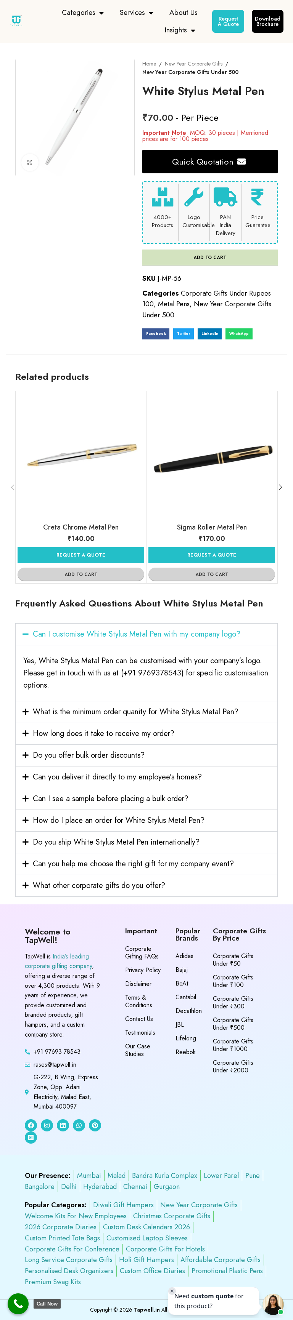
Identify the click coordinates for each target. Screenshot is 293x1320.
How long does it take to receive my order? (103, 733)
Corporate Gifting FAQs (142, 952)
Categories (78, 12)
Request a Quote (80, 554)
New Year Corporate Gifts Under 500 (190, 72)
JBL (179, 1024)
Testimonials (140, 1032)
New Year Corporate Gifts (193, 63)
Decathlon (188, 1010)
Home (149, 63)
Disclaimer (138, 983)
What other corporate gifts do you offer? (99, 885)
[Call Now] (18, 1303)
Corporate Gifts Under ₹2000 (233, 1066)
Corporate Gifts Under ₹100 (233, 981)
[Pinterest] (95, 1125)
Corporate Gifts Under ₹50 (233, 960)
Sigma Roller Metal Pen (212, 527)
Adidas (184, 956)
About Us (183, 12)
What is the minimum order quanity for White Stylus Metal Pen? (135, 711)
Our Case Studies (137, 1050)
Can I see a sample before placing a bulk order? (110, 798)
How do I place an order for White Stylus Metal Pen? (118, 820)
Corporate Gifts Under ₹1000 (233, 1045)
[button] (156, 333)
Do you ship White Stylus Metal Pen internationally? (116, 842)
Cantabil (185, 997)
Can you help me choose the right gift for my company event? (133, 863)
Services (132, 12)
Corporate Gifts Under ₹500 (233, 1024)
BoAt (181, 983)
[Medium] (31, 1137)
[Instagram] (47, 1125)
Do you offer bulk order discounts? (89, 755)
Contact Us (139, 1018)
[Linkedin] (63, 1125)
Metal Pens (174, 304)
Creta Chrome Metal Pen (81, 527)
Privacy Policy (143, 970)
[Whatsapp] (79, 1125)
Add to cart (209, 257)
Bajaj (181, 969)
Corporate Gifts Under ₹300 (233, 1002)
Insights (175, 30)
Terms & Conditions (138, 1001)
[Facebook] (31, 1125)
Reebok (185, 1052)
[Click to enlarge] (30, 162)
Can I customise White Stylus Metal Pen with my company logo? (136, 634)
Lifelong (185, 1038)
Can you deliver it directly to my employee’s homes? (117, 776)
